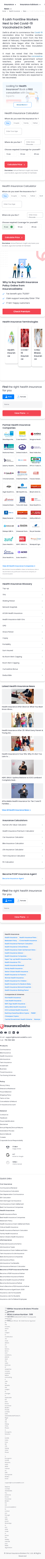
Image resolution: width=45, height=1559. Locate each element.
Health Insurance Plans (27, 937)
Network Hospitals (10, 607)
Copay (5, 638)
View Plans (19, 413)
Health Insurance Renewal (14, 965)
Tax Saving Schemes (8, 1075)
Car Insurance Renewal (8, 1188)
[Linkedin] (13, 1032)
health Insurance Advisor (14, 953)
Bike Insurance (5, 1053)
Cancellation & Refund (8, 1101)
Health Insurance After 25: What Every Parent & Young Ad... (22, 731)
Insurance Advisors (29, 4)
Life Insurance (5, 1059)
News (6, 9)
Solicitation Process (7, 1131)
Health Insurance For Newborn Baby (18, 984)
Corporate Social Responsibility (11, 1140)
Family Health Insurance (14, 968)
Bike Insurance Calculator (13, 843)
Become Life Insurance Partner (11, 1283)
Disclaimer (4, 1124)
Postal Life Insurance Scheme (10, 1244)
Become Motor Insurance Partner (12, 1277)
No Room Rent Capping (12, 656)
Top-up (6, 588)
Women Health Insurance (14, 978)
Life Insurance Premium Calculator (12, 1266)
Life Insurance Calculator (13, 849)
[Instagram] (9, 1032)
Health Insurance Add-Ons (14, 619)
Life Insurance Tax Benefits (9, 1263)
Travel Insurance (6, 1072)
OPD (4, 625)
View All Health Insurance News (15, 810)
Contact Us (4, 1115)
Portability (7, 644)
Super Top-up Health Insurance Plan (18, 959)
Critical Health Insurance (9, 1227)
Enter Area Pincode (30, 143)
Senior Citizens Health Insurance (12, 1237)
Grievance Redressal (7, 1089)
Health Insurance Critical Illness (16, 947)
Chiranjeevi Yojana (12, 1016)
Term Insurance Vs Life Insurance (12, 1253)
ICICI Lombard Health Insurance (16, 1010)
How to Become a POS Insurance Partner (14, 1286)
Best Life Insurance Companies (11, 1257)
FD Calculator (8, 862)
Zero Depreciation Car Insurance (12, 1194)
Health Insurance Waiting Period (16, 990)
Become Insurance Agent (13, 878)
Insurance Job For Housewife (10, 1293)
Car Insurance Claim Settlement (12, 1204)
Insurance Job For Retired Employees (13, 1299)
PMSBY (33, 1013)
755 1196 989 (9, 1040)
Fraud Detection (6, 1092)
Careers (3, 1137)
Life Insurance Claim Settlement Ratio (13, 1250)
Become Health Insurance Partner (12, 1280)
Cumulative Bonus (10, 669)
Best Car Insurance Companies (11, 1207)
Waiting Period (9, 601)
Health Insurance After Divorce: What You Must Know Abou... (22, 708)
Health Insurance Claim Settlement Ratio (20, 950)
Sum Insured (8, 650)
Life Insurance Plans (7, 1260)
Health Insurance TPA (13, 962)
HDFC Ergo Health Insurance (15, 1004)
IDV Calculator (5, 1198)
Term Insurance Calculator (14, 856)
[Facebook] (1, 1032)
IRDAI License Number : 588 (20, 1314)
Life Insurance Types (7, 1247)
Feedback (3, 1118)
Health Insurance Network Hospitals (18, 987)
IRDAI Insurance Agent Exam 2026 (12, 1290)
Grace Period (8, 632)
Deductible (7, 675)
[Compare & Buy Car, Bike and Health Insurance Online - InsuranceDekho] (15, 1027)
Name (6, 404)
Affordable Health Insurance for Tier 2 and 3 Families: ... (21, 802)
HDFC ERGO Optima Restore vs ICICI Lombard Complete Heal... (22, 778)
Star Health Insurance (13, 998)
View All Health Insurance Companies (18, 566)
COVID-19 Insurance (25, 354)
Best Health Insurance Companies (12, 1217)
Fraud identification (7, 1121)
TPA (4, 594)
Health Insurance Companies (16, 956)
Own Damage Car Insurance (10, 1201)
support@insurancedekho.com (19, 1037)
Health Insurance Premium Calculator (18, 831)
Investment (4, 1066)
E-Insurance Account (8, 1105)
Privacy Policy (5, 1085)
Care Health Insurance (13, 1001)
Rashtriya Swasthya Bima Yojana (17, 1013)
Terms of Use (4, 1098)
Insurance (9, 4)
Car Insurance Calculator (13, 837)
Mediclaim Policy (11, 941)
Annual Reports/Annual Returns (11, 1128)
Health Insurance (11, 352)
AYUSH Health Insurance (12, 613)
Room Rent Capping (11, 663)
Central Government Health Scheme (18, 1019)
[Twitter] (17, 1032)
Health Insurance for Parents (15, 975)
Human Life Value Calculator (14, 825)
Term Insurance (6, 1062)
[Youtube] (5, 1032)
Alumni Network (5, 1134)
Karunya (37, 1019)
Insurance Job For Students (10, 1296)
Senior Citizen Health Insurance (16, 972)
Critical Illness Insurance (38, 354)
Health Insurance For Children (16, 981)
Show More (21, 105)
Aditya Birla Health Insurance (15, 1007)
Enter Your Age (12, 131)
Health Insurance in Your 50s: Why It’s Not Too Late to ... (22, 755)
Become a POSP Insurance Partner (12, 1273)
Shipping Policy (5, 1095)
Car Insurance (5, 1050)
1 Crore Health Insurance (28, 941)
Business (3, 1069)
